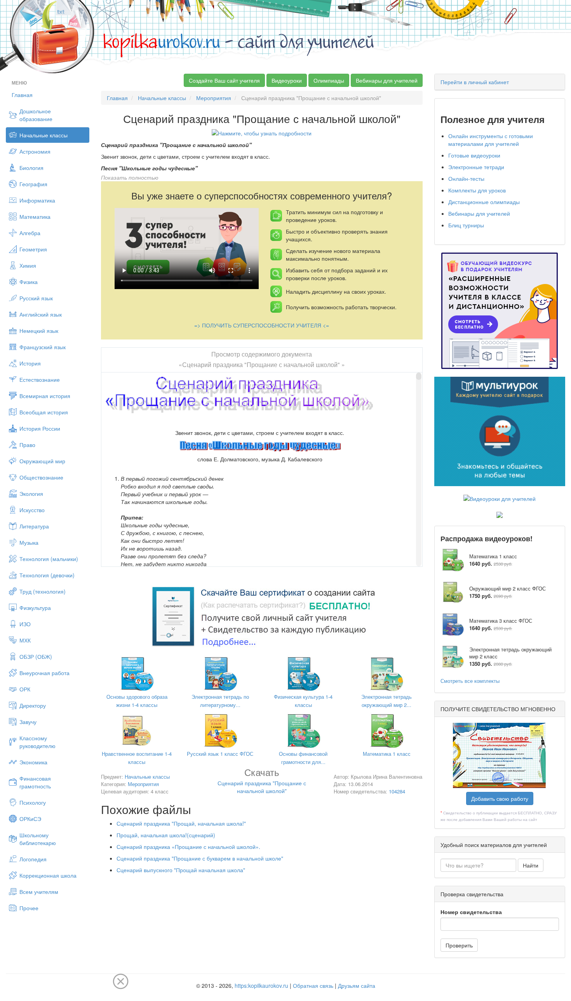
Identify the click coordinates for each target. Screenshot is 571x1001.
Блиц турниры (466, 225)
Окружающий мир (42, 461)
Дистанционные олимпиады (484, 202)
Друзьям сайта (356, 985)
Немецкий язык (38, 330)
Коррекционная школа (48, 875)
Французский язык (42, 347)
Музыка (28, 542)
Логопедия (33, 859)
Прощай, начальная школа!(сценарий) (166, 835)
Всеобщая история (43, 412)
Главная (22, 95)
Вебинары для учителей (387, 80)
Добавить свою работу (499, 798)
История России (39, 428)
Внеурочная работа (44, 673)
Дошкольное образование (35, 115)
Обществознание (41, 477)
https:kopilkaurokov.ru (261, 985)
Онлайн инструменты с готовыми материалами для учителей (490, 139)
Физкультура (35, 607)
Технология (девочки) (47, 575)
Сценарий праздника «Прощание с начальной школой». (188, 846)
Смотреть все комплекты (470, 680)
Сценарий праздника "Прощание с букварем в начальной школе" (200, 858)
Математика (34, 216)
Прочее (28, 908)
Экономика (33, 762)
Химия (27, 265)
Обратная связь (313, 985)
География (33, 184)
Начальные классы (43, 135)
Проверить (459, 945)
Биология (31, 167)
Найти (530, 865)
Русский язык (36, 298)
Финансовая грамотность (35, 782)
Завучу (28, 722)
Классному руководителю (37, 742)
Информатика (37, 200)
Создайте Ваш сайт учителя (224, 80)
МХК (25, 640)
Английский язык (40, 314)
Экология (31, 493)
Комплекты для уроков (477, 190)
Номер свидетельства (471, 912)
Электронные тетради (476, 167)
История (30, 363)
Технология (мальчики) (48, 559)
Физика (28, 282)
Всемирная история (44, 396)
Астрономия (34, 151)
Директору (32, 705)
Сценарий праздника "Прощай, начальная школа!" (181, 823)
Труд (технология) (42, 591)
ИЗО (25, 624)
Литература (34, 526)
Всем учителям (38, 891)
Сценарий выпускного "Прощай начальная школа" (181, 870)
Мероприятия (213, 98)
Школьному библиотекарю (37, 839)
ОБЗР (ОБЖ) (35, 656)
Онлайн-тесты (466, 178)
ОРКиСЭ (30, 819)
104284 (397, 791)
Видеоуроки (287, 80)
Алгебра (29, 233)
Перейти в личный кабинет (474, 82)
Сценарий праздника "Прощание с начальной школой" (262, 782)
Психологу (32, 802)
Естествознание (39, 379)
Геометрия (33, 249)
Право (27, 445)
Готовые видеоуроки (474, 155)
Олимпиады (328, 80)
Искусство (32, 510)
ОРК (24, 689)
